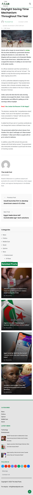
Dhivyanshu (9, 295)
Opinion (5, 248)
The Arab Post (6, 172)
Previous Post (11, 198)
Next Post (7, 212)
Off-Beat (8, 258)
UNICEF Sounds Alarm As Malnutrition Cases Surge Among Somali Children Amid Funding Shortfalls (15, 291)
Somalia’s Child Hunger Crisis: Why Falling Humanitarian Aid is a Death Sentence (15, 387)
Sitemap (5, 471)
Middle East (6, 241)
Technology (9, 262)
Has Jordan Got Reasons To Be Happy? (17, 106)
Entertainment (8, 255)
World (4, 245)
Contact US (6, 475)
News (4, 235)
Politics (5, 238)
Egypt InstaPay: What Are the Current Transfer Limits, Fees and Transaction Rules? (15, 355)
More (4, 252)
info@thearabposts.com (16, 486)
